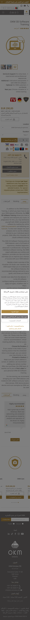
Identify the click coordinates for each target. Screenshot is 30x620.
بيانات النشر (10, 326)
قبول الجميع (15, 312)
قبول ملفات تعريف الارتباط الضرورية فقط (15, 317)
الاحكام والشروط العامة (15, 328)
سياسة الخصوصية (19, 326)
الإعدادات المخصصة (15, 321)
